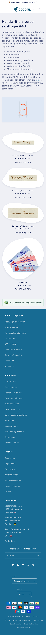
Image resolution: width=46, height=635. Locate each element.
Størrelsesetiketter (13, 480)
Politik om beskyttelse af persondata (18, 620)
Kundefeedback (12, 404)
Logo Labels (10, 464)
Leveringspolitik (16, 624)
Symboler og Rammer (14, 432)
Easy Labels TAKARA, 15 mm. (23, 191)
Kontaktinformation (31, 624)
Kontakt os (9, 366)
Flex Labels (23, 282)
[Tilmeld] (38, 555)
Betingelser (10, 437)
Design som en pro (13, 393)
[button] (5, 9)
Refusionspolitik (12, 443)
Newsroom (9, 361)
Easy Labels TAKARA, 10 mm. (23, 156)
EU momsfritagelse (13, 355)
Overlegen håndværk (14, 398)
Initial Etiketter (11, 475)
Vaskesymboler (11, 426)
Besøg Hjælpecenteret (15, 322)
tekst (38, 80)
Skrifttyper (9, 420)
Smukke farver (11, 387)
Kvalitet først (10, 382)
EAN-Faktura (10, 344)
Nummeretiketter (12, 486)
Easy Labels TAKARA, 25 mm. (23, 226)
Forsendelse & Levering (15, 333)
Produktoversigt (12, 327)
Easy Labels (10, 458)
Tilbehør (8, 491)
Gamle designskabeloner (16, 415)
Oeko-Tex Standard (13, 349)
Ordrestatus (10, 338)
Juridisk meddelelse (24, 628)
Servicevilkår (38, 620)
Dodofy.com (19, 616)
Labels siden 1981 (13, 409)
